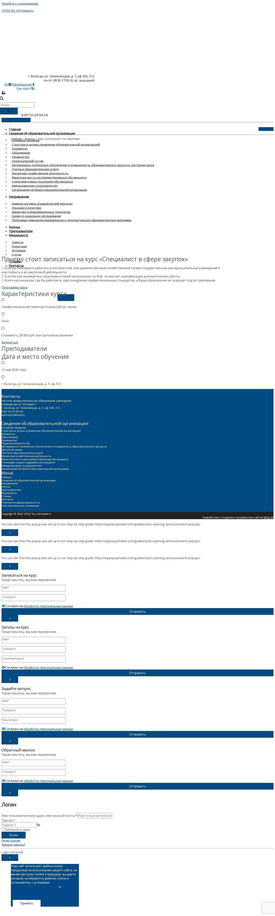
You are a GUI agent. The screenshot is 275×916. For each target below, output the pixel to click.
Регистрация (10, 840)
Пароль (8, 820)
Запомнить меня (17, 830)
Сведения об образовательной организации (42, 133)
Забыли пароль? (13, 845)
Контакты (16, 266)
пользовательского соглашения (34, 887)
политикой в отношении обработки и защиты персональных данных (44, 891)
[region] (117, 199)
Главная (15, 129)
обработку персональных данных (48, 606)
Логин (13, 835)
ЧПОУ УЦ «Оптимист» (17, 11)
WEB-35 (269, 517)
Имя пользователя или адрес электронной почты (39, 816)
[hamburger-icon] (266, 129)
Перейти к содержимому (19, 3)
